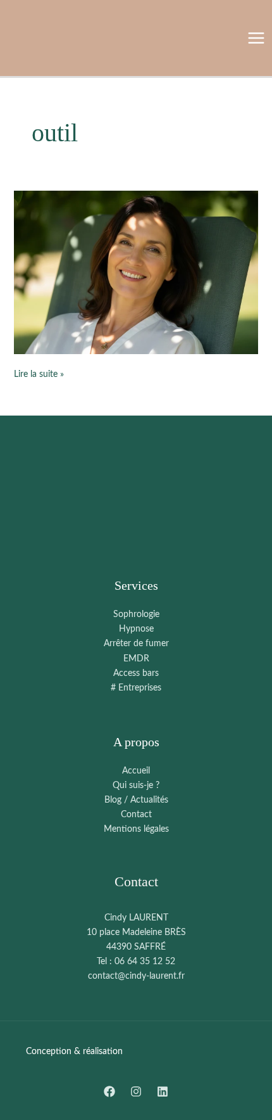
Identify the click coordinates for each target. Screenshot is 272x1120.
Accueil (136, 771)
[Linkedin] (162, 1091)
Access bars (136, 673)
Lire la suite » (39, 373)
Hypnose (136, 629)
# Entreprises (136, 688)
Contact (136, 814)
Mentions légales (136, 829)
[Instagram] (136, 1091)
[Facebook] (109, 1091)
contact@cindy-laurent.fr (136, 976)
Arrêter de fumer (136, 643)
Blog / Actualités (136, 800)
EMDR (136, 658)
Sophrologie (136, 614)
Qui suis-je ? (136, 785)
